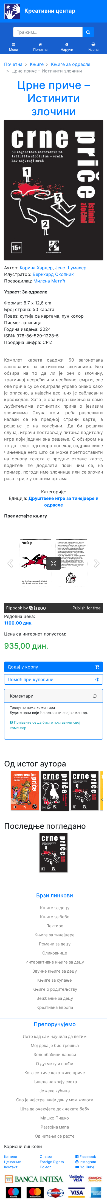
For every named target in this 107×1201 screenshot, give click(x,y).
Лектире (54, 925)
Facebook (87, 1157)
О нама (46, 1157)
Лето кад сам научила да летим (54, 1036)
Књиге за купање (54, 980)
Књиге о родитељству (54, 989)
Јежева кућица (55, 1090)
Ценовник (12, 1162)
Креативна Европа (54, 1007)
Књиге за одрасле (70, 64)
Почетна (13, 64)
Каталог (11, 1157)
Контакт (11, 1167)
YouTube (86, 1167)
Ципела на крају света (54, 1081)
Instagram (87, 1162)
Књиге (37, 64)
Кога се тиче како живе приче (54, 1072)
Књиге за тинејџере (55, 934)
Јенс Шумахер (70, 267)
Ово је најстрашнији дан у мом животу (54, 1099)
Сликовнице (54, 953)
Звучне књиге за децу (54, 971)
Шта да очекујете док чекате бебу (54, 1109)
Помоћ (46, 1167)
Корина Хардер (36, 267)
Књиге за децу (54, 907)
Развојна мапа (55, 1127)
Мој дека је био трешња (55, 1045)
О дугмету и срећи (54, 1063)
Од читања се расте (55, 1136)
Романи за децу (55, 944)
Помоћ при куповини (31, 679)
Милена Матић (49, 281)
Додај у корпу (23, 667)
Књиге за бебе (54, 916)
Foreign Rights (52, 1162)
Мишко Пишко (54, 1118)
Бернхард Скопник (53, 274)
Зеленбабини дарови (54, 1054)
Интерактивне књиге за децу (55, 962)
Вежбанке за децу (54, 998)
